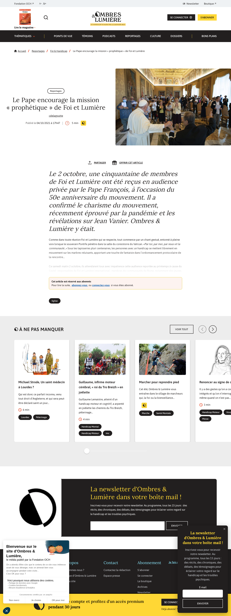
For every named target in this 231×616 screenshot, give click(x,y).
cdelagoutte (56, 115)
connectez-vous (101, 285)
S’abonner (143, 570)
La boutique (144, 581)
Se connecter (173, 602)
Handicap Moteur (90, 433)
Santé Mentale (163, 413)
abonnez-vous (80, 285)
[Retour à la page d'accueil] (108, 18)
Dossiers (176, 36)
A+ (44, 3)
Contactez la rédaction (117, 570)
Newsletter (144, 592)
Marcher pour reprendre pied (159, 382)
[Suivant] (213, 329)
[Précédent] (202, 329)
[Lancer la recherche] (46, 17)
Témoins (87, 36)
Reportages (132, 36)
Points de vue (63, 36)
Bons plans (209, 36)
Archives (142, 586)
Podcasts (108, 36)
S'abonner (207, 17)
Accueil (22, 51)
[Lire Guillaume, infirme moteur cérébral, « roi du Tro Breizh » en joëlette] (102, 359)
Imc (107, 433)
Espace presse (112, 575)
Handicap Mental (90, 426)
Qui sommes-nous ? (73, 570)
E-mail (202, 587)
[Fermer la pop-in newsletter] (224, 529)
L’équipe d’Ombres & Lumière (79, 575)
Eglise (55, 301)
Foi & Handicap (58, 51)
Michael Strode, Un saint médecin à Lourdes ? (41, 384)
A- (40, 3)
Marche (145, 413)
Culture (155, 36)
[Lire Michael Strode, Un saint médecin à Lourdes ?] (41, 359)
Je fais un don (177, 562)
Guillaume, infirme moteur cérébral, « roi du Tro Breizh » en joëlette (101, 387)
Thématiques (23, 36)
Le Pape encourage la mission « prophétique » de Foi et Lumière (109, 51)
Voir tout (181, 329)
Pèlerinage (41, 417)
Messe (205, 419)
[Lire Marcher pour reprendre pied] (162, 359)
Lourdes (25, 417)
